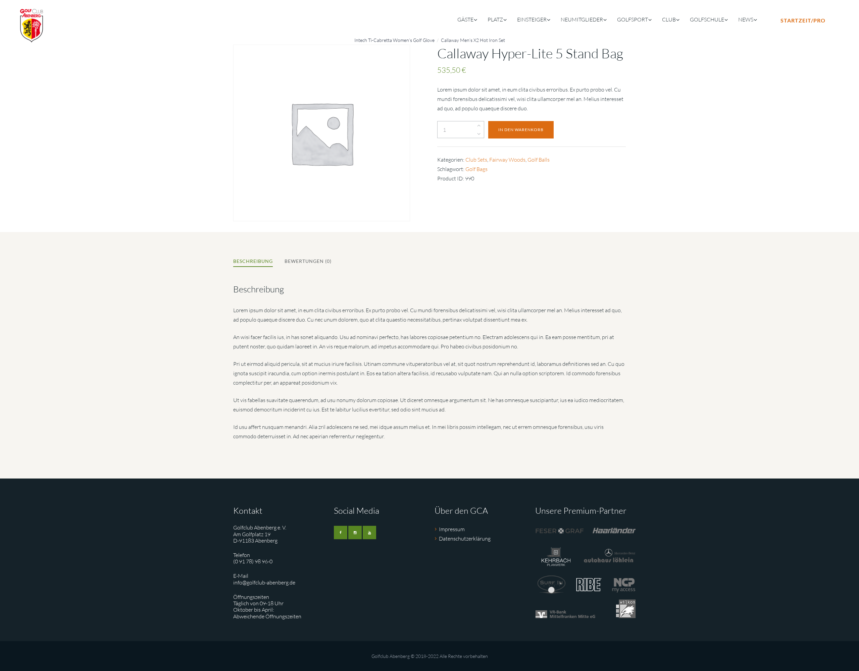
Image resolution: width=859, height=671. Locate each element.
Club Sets (476, 159)
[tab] (253, 262)
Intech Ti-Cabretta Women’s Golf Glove (394, 40)
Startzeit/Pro (802, 20)
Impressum (452, 529)
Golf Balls (538, 159)
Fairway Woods (507, 159)
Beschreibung (253, 261)
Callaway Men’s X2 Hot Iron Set (473, 40)
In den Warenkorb (521, 129)
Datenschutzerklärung (465, 538)
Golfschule (707, 19)
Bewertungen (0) (308, 261)
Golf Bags (476, 169)
